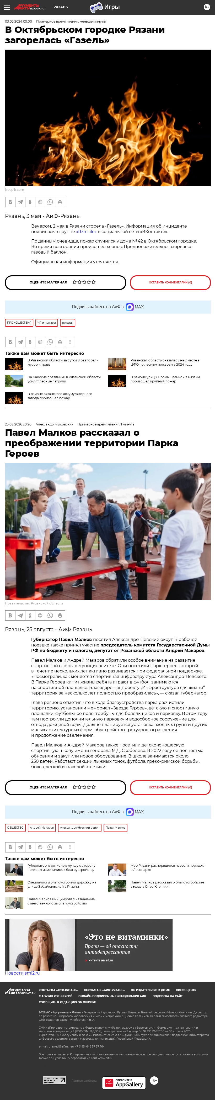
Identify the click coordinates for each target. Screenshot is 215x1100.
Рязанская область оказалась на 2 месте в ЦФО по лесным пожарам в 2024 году (165, 362)
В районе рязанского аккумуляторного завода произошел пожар (60, 396)
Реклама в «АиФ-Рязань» (104, 990)
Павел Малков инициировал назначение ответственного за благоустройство (61, 901)
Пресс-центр (186, 990)
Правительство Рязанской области (34, 603)
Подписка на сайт (167, 996)
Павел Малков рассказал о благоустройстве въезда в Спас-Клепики (167, 884)
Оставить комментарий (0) (170, 282)
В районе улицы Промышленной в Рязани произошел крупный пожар (165, 379)
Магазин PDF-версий (55, 996)
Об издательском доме (150, 990)
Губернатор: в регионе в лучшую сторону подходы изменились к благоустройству (61, 868)
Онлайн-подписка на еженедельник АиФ (112, 996)
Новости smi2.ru (22, 973)
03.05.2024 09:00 (18, 21)
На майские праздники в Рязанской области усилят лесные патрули (64, 379)
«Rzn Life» (87, 231)
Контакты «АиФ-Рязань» (58, 990)
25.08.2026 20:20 (18, 424)
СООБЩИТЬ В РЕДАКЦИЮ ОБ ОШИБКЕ (67, 1002)
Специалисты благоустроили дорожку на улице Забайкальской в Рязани (62, 884)
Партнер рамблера (84, 1080)
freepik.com (14, 190)
